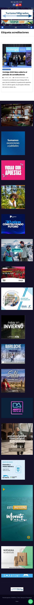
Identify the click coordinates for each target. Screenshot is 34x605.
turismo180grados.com (21, 77)
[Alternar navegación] (16, 27)
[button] (28, 27)
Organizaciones (6, 69)
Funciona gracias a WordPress (9, 597)
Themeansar (29, 597)
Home (17, 601)
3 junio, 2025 (8, 77)
